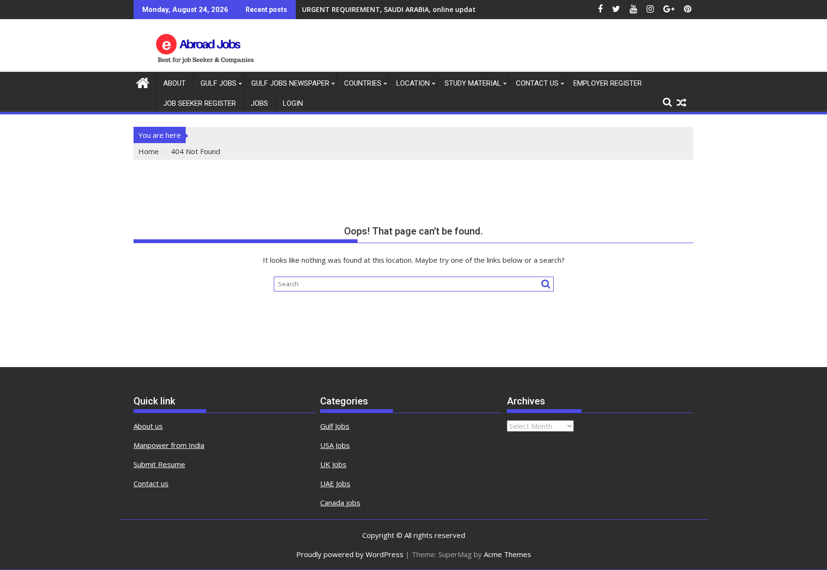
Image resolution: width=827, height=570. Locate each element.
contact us (537, 83)
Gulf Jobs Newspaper (290, 83)
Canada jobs (340, 502)
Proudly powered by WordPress (349, 554)
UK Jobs (333, 464)
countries (362, 83)
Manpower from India (169, 445)
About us (148, 426)
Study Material (473, 83)
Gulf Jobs (218, 83)
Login (293, 103)
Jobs (259, 103)
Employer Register (607, 83)
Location (413, 83)
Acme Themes (507, 554)
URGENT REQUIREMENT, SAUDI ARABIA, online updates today (403, 9)
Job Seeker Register (199, 103)
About (174, 83)
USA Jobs (335, 445)
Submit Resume (159, 464)
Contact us (151, 483)
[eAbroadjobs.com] (143, 81)
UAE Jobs (335, 483)
